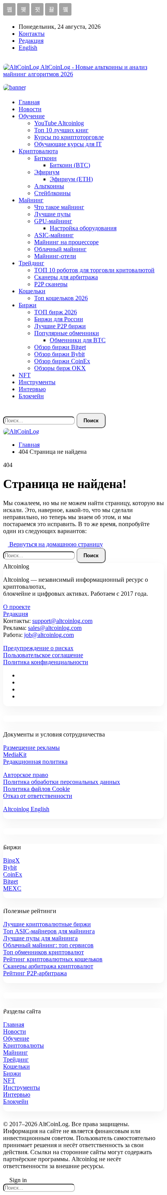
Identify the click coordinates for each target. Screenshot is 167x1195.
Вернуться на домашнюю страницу (55, 544)
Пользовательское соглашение (43, 655)
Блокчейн (31, 396)
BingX (11, 860)
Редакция (31, 40)
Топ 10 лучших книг (61, 130)
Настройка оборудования (83, 228)
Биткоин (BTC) (70, 165)
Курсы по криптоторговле (69, 137)
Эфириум (46, 172)
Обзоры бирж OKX (60, 368)
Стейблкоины (52, 193)
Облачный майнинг (60, 249)
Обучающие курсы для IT (68, 144)
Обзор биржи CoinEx (62, 361)
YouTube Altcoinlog (59, 123)
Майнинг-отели (55, 256)
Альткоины (49, 186)
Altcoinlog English (26, 809)
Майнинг (31, 200)
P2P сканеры (51, 284)
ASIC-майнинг (54, 235)
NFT (25, 375)
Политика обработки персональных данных (61, 782)
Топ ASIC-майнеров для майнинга (49, 931)
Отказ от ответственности (37, 796)
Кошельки (32, 291)
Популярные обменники (66, 333)
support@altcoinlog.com (62, 621)
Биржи (28, 305)
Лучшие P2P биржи (60, 326)
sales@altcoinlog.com (55, 628)
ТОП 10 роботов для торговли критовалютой (94, 270)
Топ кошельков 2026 (61, 298)
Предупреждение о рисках (38, 648)
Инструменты (37, 382)
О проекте (16, 607)
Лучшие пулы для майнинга (40, 938)
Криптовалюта (38, 151)
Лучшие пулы (52, 214)
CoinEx (12, 874)
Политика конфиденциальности (45, 662)
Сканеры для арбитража (66, 277)
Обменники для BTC (78, 340)
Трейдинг (31, 263)
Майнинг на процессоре (66, 242)
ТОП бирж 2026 (55, 312)
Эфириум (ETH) (71, 179)
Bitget (10, 881)
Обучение (32, 116)
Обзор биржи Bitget (60, 347)
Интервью (32, 389)
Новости (30, 109)
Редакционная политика (35, 761)
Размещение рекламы (31, 747)
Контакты (32, 33)
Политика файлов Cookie (36, 789)
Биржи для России (58, 319)
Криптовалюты (23, 1045)
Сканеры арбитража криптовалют (48, 966)
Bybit (10, 867)
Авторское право (25, 775)
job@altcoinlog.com (49, 635)
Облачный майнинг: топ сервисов (48, 945)
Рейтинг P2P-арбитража (35, 973)
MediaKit (14, 754)
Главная (29, 102)
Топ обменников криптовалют (43, 952)
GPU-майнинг (53, 221)
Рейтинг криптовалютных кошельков (53, 959)
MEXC (12, 888)
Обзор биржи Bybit (59, 354)
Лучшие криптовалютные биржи (47, 924)
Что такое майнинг (59, 207)
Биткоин (45, 158)
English (28, 47)
